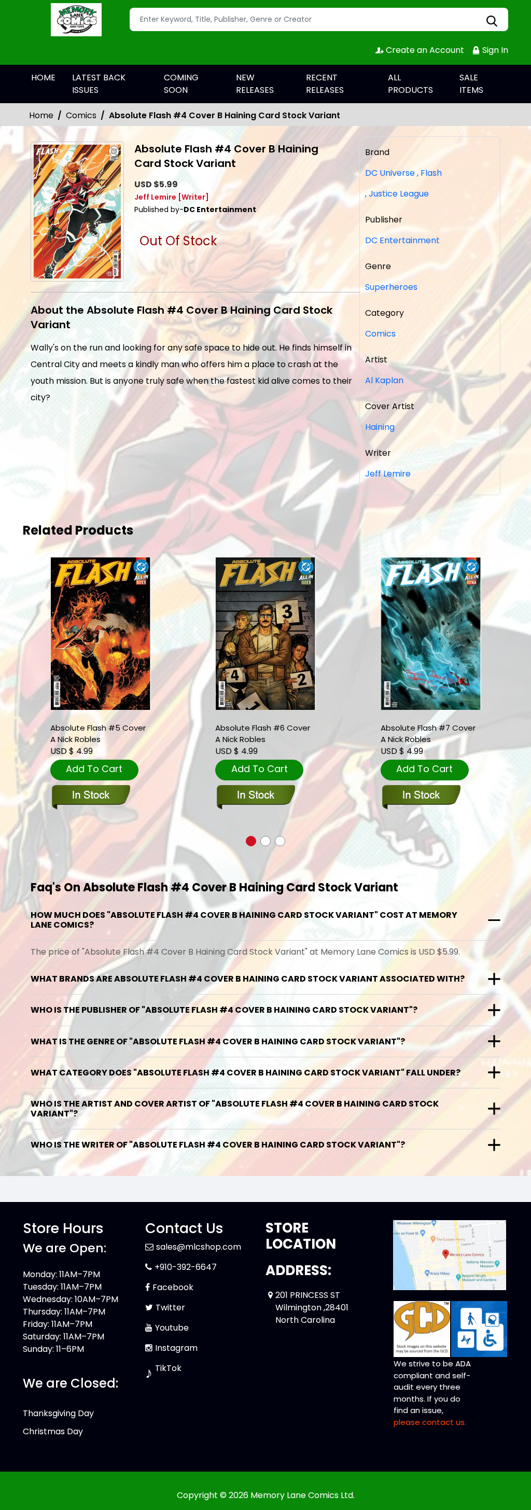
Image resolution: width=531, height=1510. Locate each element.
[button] (251, 841)
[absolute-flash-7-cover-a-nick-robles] (431, 633)
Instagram (176, 1348)
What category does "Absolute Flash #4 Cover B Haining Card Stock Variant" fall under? (245, 1073)
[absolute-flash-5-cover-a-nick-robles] (100, 633)
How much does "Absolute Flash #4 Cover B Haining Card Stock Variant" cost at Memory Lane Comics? (244, 920)
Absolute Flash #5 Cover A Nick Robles (98, 733)
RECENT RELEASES (325, 84)
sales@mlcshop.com (198, 1247)
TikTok (168, 1368)
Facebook (172, 1287)
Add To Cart (94, 768)
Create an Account (424, 50)
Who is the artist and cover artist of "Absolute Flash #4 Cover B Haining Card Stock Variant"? (235, 1109)
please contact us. (430, 1422)
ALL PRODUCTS (410, 84)
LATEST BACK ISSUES (98, 84)
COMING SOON (181, 84)
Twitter (170, 1307)
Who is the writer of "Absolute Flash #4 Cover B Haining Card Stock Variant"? (218, 1145)
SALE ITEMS (471, 84)
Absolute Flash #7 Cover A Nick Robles (428, 733)
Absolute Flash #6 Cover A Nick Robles (262, 733)
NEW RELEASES (255, 84)
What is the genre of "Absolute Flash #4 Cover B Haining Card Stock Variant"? (218, 1041)
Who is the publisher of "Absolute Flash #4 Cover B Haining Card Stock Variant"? (224, 1010)
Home (41, 115)
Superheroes (391, 287)
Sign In (494, 50)
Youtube (172, 1328)
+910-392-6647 (186, 1267)
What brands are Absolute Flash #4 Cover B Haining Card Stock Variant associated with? (248, 979)
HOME (43, 77)
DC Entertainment (402, 240)
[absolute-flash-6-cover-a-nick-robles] (265, 633)
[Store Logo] (75, 19)
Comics (81, 115)
